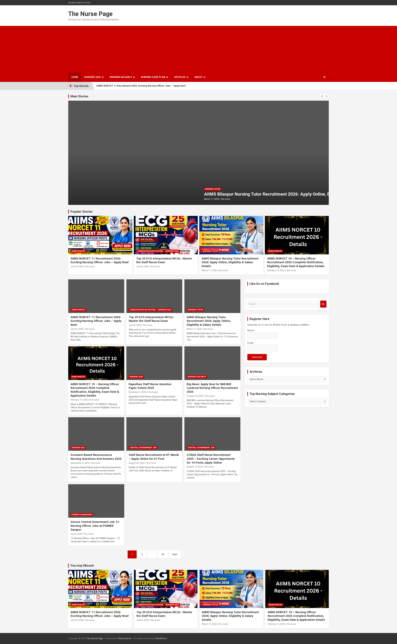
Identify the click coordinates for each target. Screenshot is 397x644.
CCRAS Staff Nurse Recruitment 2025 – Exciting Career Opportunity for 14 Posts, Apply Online (211, 458)
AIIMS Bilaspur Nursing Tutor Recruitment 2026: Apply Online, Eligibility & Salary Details (159, 194)
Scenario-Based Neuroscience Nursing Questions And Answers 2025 (96, 457)
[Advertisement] (198, 49)
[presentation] (322, 96)
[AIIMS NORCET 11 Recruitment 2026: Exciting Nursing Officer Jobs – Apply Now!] (96, 296)
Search (323, 304)
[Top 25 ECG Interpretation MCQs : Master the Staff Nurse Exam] (154, 296)
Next (175, 554)
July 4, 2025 (76, 534)
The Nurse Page (90, 14)
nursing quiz (172, 251)
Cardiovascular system (150, 251)
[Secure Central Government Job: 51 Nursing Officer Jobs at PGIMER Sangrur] (96, 501)
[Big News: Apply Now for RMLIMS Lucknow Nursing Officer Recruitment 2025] (212, 363)
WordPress (161, 638)
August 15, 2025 (195, 466)
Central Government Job (143, 448)
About (198, 77)
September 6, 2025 (80, 463)
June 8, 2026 (142, 266)
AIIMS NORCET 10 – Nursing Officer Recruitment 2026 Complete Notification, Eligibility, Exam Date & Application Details (295, 262)
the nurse (94, 199)
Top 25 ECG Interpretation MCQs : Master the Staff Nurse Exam (164, 260)
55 (162, 554)
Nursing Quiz (92, 77)
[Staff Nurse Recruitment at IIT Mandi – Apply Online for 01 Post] (154, 434)
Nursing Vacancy (121, 77)
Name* (250, 330)
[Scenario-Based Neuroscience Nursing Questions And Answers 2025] (96, 434)
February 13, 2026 (276, 270)
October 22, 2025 (195, 396)
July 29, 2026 (77, 266)
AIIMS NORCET (78, 251)
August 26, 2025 (137, 463)
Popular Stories (81, 211)
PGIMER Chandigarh (81, 515)
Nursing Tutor (81, 189)
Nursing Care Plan (153, 77)
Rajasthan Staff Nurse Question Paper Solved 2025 (150, 386)
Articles (180, 77)
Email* (250, 343)
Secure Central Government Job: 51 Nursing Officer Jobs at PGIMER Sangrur (95, 525)
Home (74, 77)
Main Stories (79, 96)
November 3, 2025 (138, 392)
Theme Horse (124, 638)
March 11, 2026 (80, 199)
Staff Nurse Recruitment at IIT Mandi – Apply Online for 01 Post (154, 457)
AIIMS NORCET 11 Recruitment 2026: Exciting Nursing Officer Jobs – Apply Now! (141, 85)
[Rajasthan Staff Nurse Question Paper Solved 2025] (154, 363)
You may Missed (82, 565)
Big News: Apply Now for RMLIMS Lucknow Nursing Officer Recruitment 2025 (212, 388)
